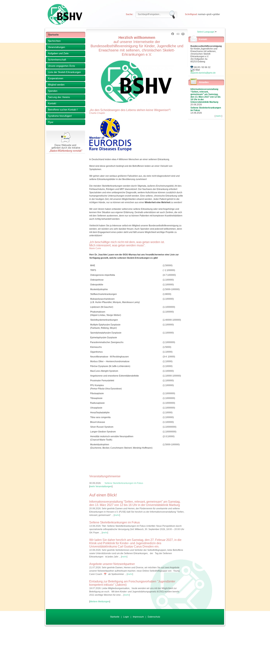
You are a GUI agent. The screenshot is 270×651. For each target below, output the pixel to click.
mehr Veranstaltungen (101, 486)
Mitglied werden (56, 84)
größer (216, 14)
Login (126, 617)
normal (201, 14)
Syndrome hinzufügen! (60, 116)
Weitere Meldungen (99, 601)
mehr (218, 116)
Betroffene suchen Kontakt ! (63, 109)
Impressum (138, 617)
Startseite (53, 34)
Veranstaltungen (56, 47)
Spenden (52, 91)
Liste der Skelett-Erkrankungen (64, 72)
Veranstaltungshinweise (104, 476)
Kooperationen (55, 78)
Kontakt (52, 103)
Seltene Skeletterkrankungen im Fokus (124, 483)
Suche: (129, 14)
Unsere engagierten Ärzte (61, 66)
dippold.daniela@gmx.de (203, 73)
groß (209, 14)
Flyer (50, 122)
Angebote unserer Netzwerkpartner (112, 564)
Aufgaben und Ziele (58, 53)
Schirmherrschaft (57, 59)
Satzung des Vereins (59, 97)
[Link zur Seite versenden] (177, 34)
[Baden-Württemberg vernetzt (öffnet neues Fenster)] (65, 152)
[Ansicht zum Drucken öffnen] (182, 34)
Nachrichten (54, 41)
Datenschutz (154, 617)
